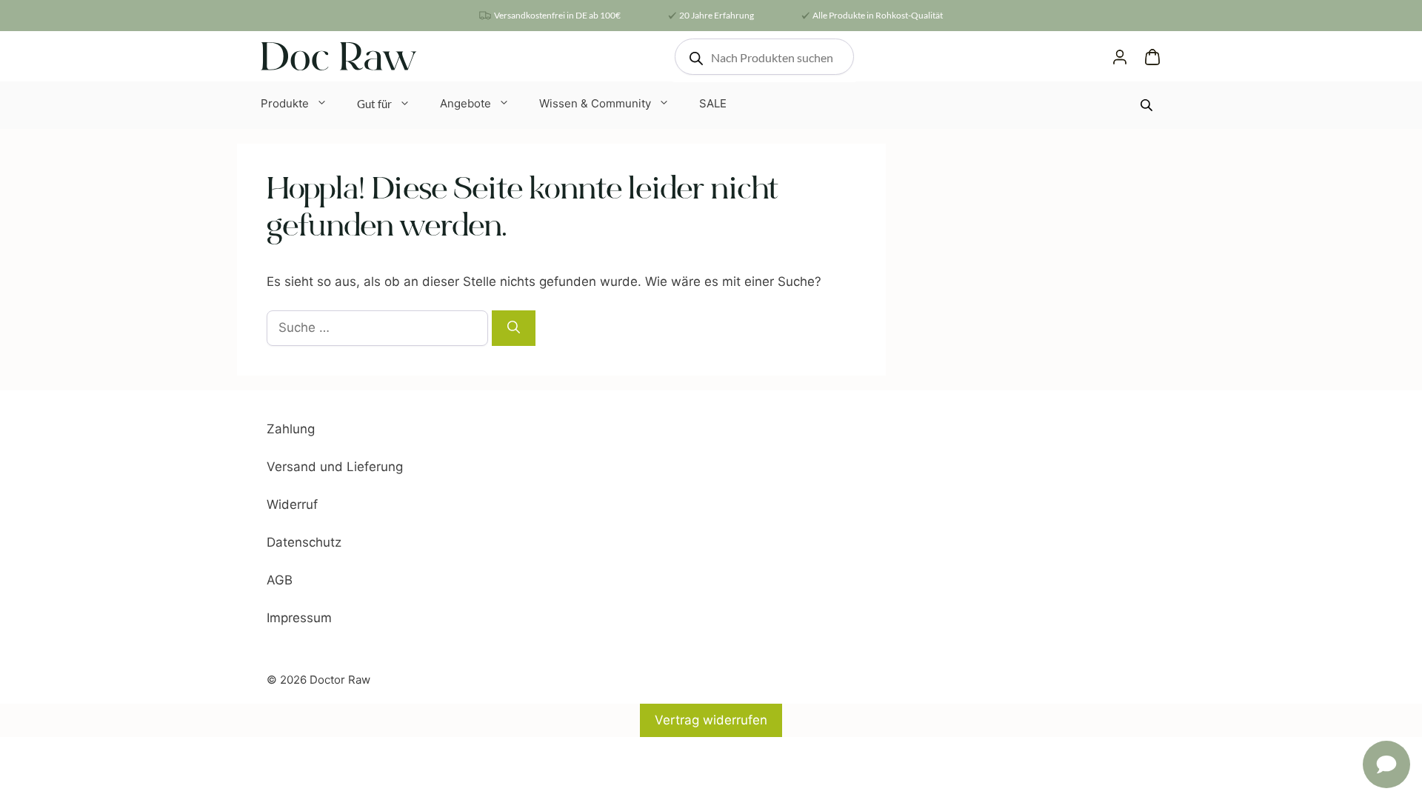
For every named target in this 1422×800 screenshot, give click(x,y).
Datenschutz (304, 542)
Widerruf (292, 504)
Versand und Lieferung (335, 466)
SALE (713, 103)
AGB (280, 580)
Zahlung (291, 428)
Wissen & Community (595, 103)
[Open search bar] (1148, 105)
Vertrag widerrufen (711, 720)
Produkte (285, 103)
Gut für (374, 103)
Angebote (465, 103)
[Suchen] (513, 328)
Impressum (299, 617)
